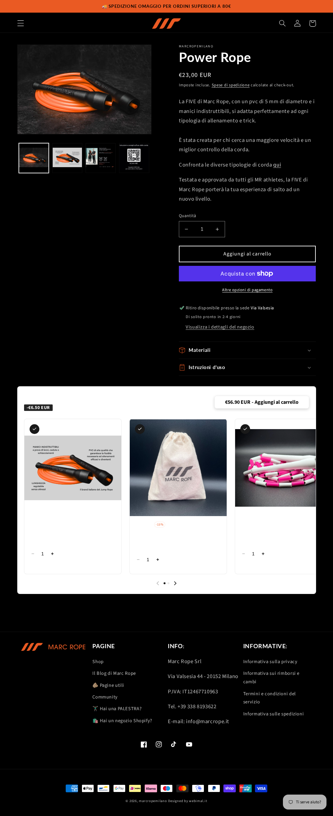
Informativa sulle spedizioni (273, 714)
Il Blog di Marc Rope (114, 673)
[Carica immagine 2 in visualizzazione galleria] (67, 158)
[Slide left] (158, 583)
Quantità (187, 216)
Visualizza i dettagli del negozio (220, 327)
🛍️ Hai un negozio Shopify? (122, 720)
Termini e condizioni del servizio (269, 698)
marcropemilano (153, 800)
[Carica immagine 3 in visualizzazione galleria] (100, 158)
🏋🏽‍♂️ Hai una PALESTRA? (116, 708)
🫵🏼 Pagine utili (108, 685)
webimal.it (198, 800)
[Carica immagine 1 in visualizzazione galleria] (34, 158)
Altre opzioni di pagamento (247, 290)
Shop (98, 661)
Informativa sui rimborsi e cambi (271, 677)
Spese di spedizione (231, 85)
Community (105, 697)
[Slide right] (175, 583)
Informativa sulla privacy (270, 661)
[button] (20, 23)
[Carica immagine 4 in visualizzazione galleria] (134, 158)
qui (277, 165)
